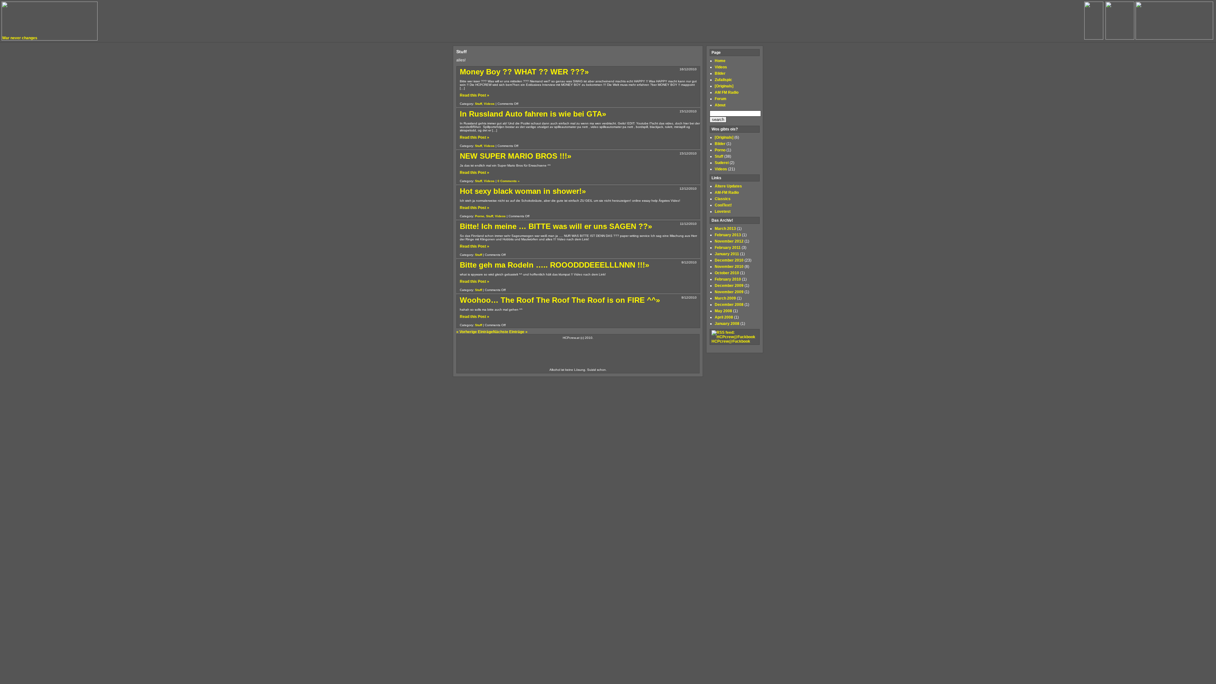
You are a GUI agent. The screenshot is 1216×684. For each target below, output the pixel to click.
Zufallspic (723, 80)
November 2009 (729, 292)
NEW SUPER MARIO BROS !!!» (515, 156)
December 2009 (729, 285)
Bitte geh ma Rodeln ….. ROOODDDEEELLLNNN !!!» (554, 265)
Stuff (478, 103)
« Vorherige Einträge (474, 332)
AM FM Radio (726, 92)
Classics (723, 199)
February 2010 (728, 279)
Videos (489, 103)
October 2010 (727, 273)
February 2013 (728, 235)
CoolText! (723, 205)
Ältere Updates (728, 186)
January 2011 (727, 254)
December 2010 (729, 260)
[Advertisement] (578, 353)
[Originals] (724, 86)
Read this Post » (474, 95)
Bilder (720, 73)
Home (720, 61)
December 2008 (729, 304)
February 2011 (728, 247)
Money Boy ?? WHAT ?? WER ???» (524, 71)
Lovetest (723, 211)
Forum (720, 99)
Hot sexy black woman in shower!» (523, 191)
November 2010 (729, 266)
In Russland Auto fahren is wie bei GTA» (533, 114)
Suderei (722, 163)
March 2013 (725, 228)
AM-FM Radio (727, 192)
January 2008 (727, 323)
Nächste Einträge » (510, 332)
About (720, 105)
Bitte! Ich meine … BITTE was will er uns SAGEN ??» (556, 226)
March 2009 (725, 298)
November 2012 (729, 241)
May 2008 (723, 311)
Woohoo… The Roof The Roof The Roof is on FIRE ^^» (560, 300)
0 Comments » (508, 181)
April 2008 (724, 317)
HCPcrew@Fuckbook (731, 341)
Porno (479, 216)
